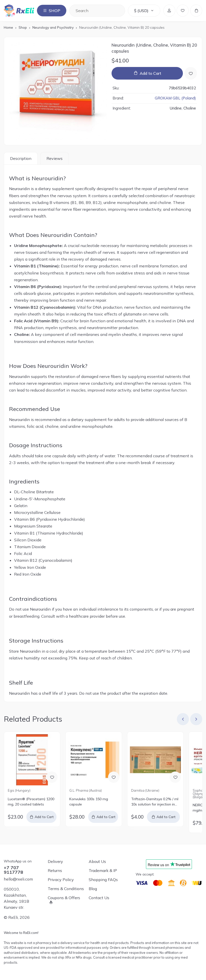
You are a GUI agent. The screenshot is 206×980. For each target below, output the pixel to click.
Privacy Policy (61, 880)
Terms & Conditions (66, 889)
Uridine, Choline (183, 108)
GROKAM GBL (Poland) (175, 98)
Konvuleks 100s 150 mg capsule (88, 802)
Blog (93, 889)
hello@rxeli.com (18, 879)
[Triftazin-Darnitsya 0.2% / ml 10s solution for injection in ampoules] (155, 759)
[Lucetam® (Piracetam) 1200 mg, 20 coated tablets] (32, 759)
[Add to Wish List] (190, 73)
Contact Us (99, 898)
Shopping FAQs (103, 880)
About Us (97, 861)
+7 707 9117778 (13, 869)
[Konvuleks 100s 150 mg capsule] (93, 759)
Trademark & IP (103, 870)
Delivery (55, 861)
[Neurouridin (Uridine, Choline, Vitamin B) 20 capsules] (58, 91)
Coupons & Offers (64, 898)
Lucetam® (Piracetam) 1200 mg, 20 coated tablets (31, 802)
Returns (55, 870)
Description (20, 158)
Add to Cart (150, 73)
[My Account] (169, 11)
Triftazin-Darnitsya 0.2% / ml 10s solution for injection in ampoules (154, 802)
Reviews (54, 158)
